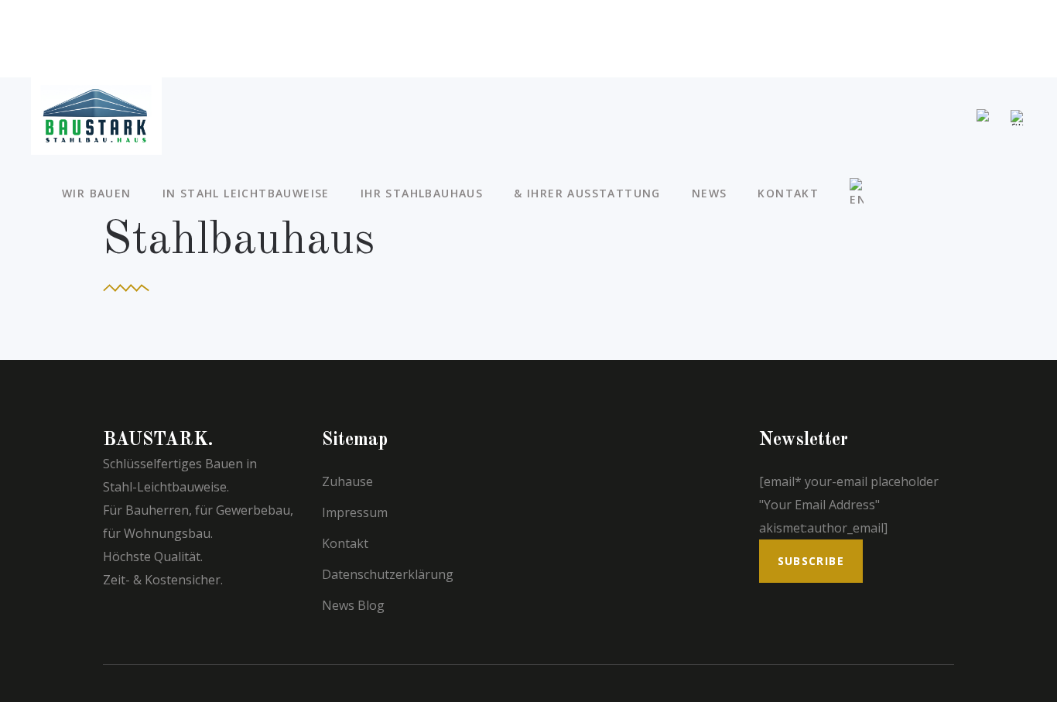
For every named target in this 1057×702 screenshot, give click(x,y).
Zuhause (347, 481)
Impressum (355, 512)
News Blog (353, 605)
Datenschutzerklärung (387, 574)
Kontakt (345, 543)
